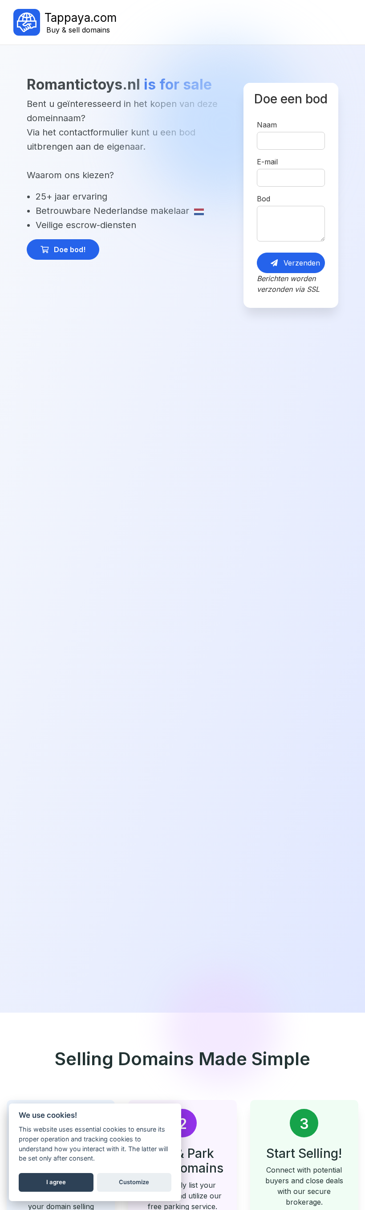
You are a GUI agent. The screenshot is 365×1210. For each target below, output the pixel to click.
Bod (263, 198)
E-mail (267, 161)
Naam (267, 124)
